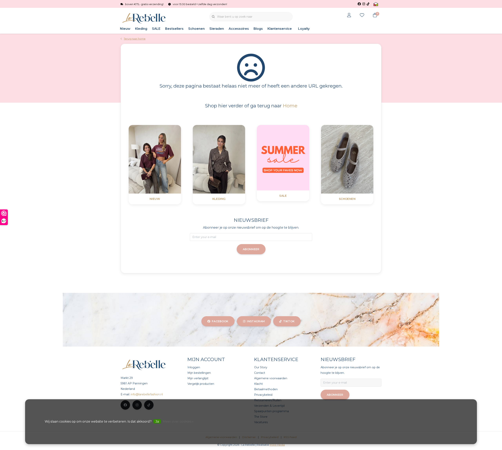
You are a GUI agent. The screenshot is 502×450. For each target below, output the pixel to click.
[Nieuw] (165, 159)
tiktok (289, 321)
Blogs (258, 29)
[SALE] (293, 157)
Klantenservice (279, 29)
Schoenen (196, 29)
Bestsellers (174, 29)
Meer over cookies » (178, 421)
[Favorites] (362, 15)
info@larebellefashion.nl (147, 394)
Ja (157, 421)
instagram (256, 321)
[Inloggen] (349, 15)
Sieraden (216, 29)
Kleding (141, 29)
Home (290, 106)
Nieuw (125, 29)
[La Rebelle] (145, 18)
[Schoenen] (357, 159)
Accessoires (239, 29)
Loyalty (304, 29)
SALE (156, 29)
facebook (220, 321)
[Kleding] (229, 159)
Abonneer (251, 249)
